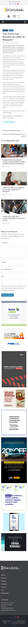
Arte (2, 590)
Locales (3, 575)
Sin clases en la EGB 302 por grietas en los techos (13, 135)
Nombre (4, 262)
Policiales (3, 581)
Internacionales (5, 593)
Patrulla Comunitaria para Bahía (11, 130)
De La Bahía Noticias (14, 42)
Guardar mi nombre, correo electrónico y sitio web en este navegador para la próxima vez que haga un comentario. (13, 288)
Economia (3, 587)
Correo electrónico (6, 269)
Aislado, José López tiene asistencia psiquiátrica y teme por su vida (14, 218)
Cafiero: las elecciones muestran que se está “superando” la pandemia (13, 189)
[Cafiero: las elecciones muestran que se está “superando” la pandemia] (14, 173)
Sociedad (11, 30)
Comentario (5, 242)
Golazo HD (3, 578)
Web (2, 276)
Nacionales (5, 30)
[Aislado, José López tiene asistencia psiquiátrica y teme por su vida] (14, 200)
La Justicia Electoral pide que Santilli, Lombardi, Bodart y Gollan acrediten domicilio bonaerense (14, 162)
